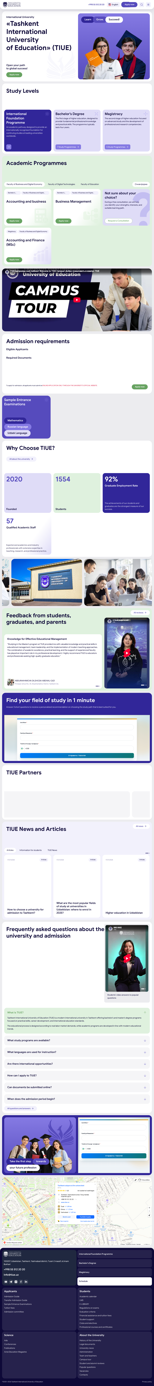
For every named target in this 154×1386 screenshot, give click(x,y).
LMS (81, 1300)
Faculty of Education (90, 184)
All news (139, 826)
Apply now (129, 4)
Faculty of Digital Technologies (61, 184)
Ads (6, 1340)
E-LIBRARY (84, 1304)
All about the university (19, 459)
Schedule (83, 1281)
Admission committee (14, 1312)
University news (87, 1348)
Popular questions (88, 1367)
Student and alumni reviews (92, 1363)
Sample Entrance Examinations (18, 1304)
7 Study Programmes (66, 147)
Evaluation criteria (87, 1312)
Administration (86, 1352)
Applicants (10, 1291)
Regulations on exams (89, 1308)
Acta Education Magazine (15, 1352)
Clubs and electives (88, 1323)
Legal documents (87, 1344)
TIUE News (52, 850)
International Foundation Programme (96, 1254)
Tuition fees (9, 1308)
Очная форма (141, 184)
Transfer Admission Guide (15, 1300)
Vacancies (84, 1371)
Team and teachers (88, 1356)
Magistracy (12, 231)
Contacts (84, 1375)
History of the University (90, 1340)
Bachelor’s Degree (11, 193)
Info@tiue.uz (11, 1274)
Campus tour (85, 1359)
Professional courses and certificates (96, 1327)
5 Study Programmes (115, 147)
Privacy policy (147, 1382)
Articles (10, 850)
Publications (9, 1348)
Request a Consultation (118, 221)
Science (8, 1335)
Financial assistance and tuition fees (95, 1315)
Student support (87, 1319)
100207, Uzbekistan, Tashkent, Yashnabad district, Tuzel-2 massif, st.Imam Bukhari (36, 1262)
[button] (97, 686)
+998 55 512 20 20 (96, 4)
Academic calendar (88, 1296)
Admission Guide (11, 1296)
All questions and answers (18, 1108)
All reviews (138, 612)
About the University (92, 1335)
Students (85, 1291)
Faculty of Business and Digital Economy (24, 184)
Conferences (10, 1344)
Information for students (31, 850)
